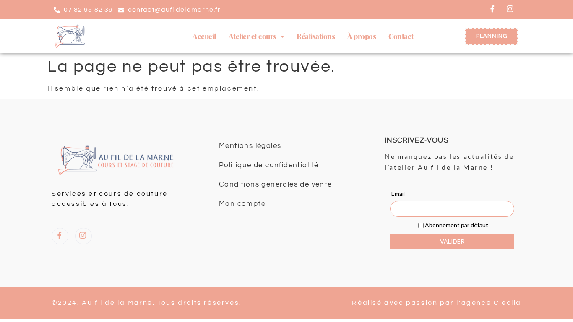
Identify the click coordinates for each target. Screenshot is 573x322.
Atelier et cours (252, 36)
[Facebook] (493, 9)
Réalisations (316, 36)
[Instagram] (510, 9)
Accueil (204, 36)
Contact (401, 36)
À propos (361, 36)
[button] (256, 36)
